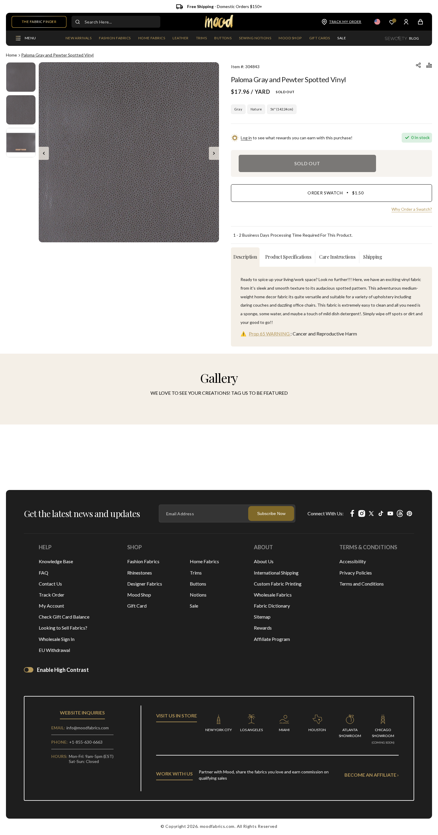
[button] (115, 38)
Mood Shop (139, 594)
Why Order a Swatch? (412, 209)
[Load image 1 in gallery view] (21, 77)
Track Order (51, 594)
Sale (194, 605)
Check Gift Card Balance (64, 616)
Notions (198, 594)
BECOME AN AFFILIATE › (371, 775)
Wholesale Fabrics (273, 594)
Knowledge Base (56, 561)
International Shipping (276, 572)
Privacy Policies (355, 572)
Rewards (263, 627)
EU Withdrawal (54, 650)
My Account (51, 605)
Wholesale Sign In (56, 639)
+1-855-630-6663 (85, 742)
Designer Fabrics (144, 583)
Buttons (198, 583)
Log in (246, 137)
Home (11, 54)
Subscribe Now (271, 513)
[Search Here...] (77, 22)
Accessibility (352, 561)
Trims (196, 572)
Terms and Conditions (361, 583)
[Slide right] (214, 153)
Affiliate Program (272, 639)
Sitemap (262, 616)
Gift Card (137, 605)
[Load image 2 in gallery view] (21, 110)
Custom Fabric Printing (278, 583)
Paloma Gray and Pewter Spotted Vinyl (57, 54)
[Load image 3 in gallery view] (21, 142)
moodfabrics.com (217, 826)
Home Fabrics (204, 561)
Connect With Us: (325, 513)
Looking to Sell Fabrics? (63, 627)
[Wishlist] (392, 22)
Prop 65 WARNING (270, 333)
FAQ (43, 572)
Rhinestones (139, 572)
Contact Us (50, 583)
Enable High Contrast (63, 670)
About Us (264, 561)
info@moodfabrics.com (87, 727)
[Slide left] (44, 153)
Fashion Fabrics (143, 561)
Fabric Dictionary (272, 605)
